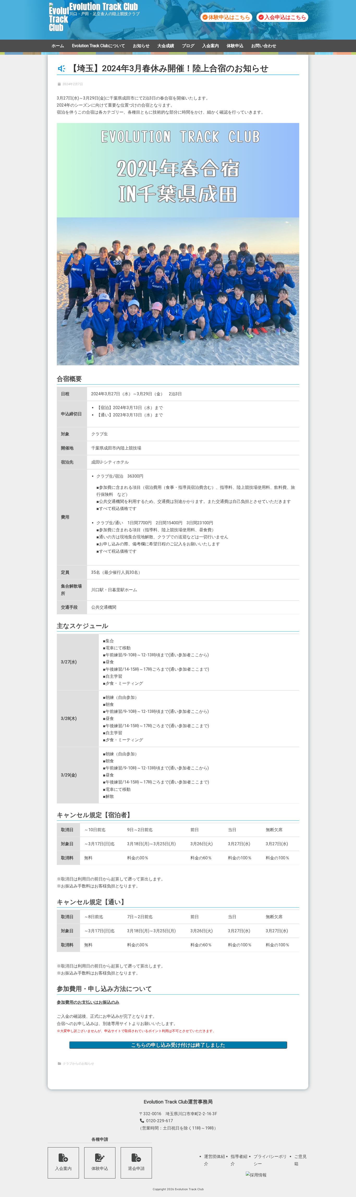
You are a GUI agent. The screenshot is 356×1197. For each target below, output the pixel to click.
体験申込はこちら (229, 17)
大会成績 (165, 45)
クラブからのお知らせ (78, 1063)
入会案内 (210, 45)
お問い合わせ (263, 45)
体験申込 (235, 45)
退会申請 (136, 1168)
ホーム (58, 45)
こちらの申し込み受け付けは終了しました (178, 1045)
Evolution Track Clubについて (98, 45)
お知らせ (141, 45)
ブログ (188, 45)
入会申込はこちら (285, 17)
